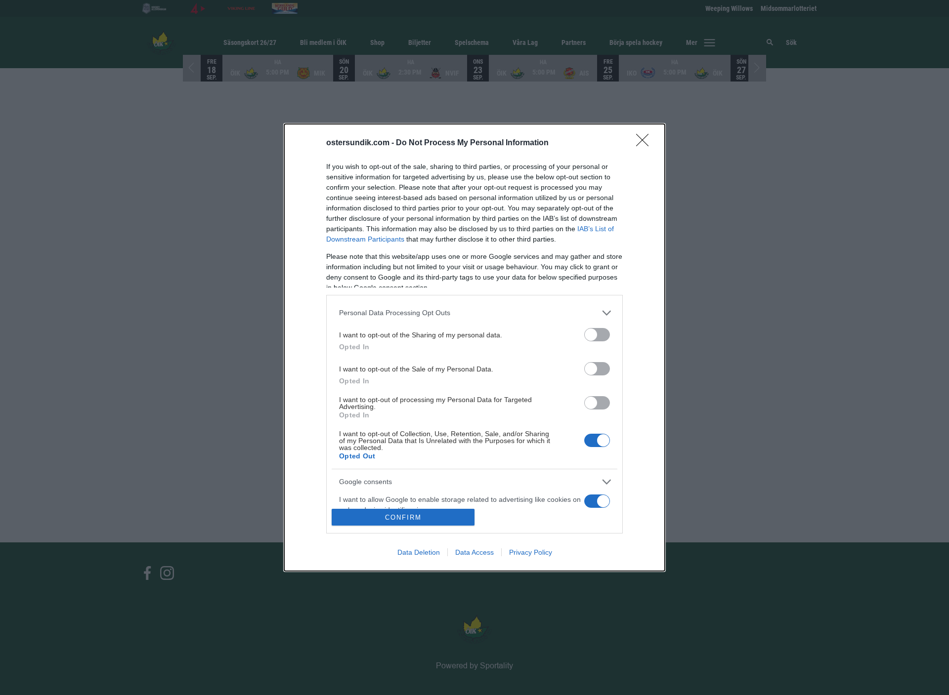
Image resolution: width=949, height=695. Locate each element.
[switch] (597, 334)
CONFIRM (403, 517)
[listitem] (474, 313)
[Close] (645, 143)
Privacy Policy (530, 552)
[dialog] (474, 347)
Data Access (474, 552)
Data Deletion (418, 552)
